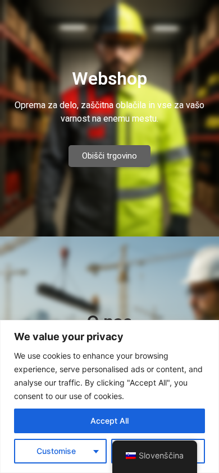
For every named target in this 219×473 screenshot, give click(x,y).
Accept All (109, 420)
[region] (109, 396)
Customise (56, 451)
